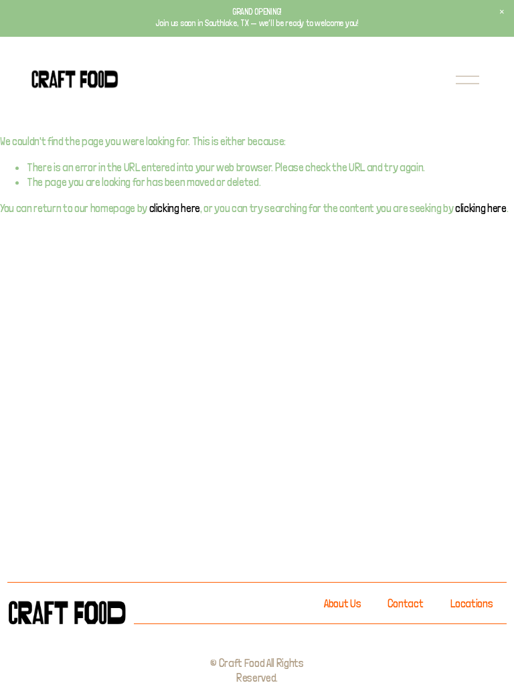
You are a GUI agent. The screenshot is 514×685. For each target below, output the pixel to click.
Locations (471, 603)
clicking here (175, 208)
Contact (406, 603)
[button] (502, 12)
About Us (342, 603)
